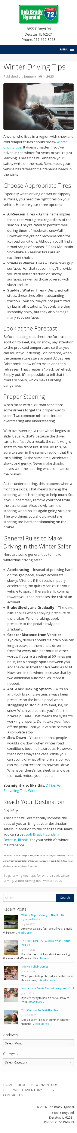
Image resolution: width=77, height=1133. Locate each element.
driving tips (20, 875)
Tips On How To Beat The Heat (40, 1010)
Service (53, 1090)
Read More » (25, 932)
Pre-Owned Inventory (22, 1090)
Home (8, 1085)
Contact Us (13, 1095)
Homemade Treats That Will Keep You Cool (47, 988)
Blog (22, 1085)
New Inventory (44, 1085)
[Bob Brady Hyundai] (38, 13)
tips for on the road (44, 875)
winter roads (52, 880)
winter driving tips (28, 880)
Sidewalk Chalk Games (34, 966)
